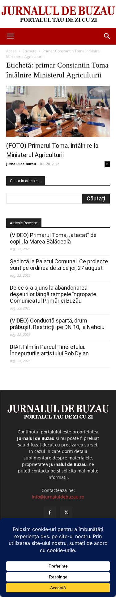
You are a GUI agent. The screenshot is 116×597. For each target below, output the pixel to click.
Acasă (11, 51)
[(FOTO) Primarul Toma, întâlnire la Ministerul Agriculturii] (58, 111)
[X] (66, 513)
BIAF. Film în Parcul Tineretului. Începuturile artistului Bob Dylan (49, 350)
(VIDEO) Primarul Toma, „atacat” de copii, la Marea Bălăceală (53, 238)
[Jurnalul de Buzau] (58, 14)
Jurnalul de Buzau (21, 163)
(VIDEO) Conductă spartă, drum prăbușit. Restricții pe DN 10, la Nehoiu (57, 323)
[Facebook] (50, 513)
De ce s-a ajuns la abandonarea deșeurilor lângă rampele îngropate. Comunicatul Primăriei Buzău (53, 294)
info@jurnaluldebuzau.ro (58, 497)
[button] (10, 36)
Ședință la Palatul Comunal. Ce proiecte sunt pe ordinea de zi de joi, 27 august (59, 264)
